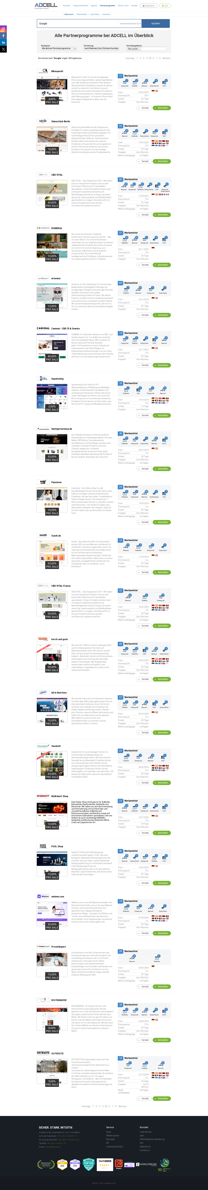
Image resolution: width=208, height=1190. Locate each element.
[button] (155, 23)
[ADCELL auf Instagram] (3, 28)
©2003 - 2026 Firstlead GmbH (104, 1183)
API (107, 1143)
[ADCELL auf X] (3, 49)
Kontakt (134, 5)
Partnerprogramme (107, 5)
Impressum (145, 1150)
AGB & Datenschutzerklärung (152, 1139)
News (108, 1132)
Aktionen (106, 14)
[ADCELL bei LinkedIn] (3, 42)
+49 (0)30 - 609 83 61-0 (67, 1136)
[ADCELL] (105, 1164)
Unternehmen (146, 1132)
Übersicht (69, 14)
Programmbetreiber (80, 5)
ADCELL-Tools (123, 5)
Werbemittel (82, 14)
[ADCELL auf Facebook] (3, 35)
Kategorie (45, 46)
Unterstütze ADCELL (114, 1146)
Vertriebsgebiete (134, 46)
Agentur (94, 5)
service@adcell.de (53, 1147)
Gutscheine (94, 14)
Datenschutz (145, 1146)
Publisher (66, 5)
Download (110, 1139)
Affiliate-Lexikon (112, 1135)
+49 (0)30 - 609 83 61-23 (68, 1140)
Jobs (142, 1135)
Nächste (166, 58)
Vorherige (130, 58)
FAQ (141, 1143)
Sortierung (88, 46)
